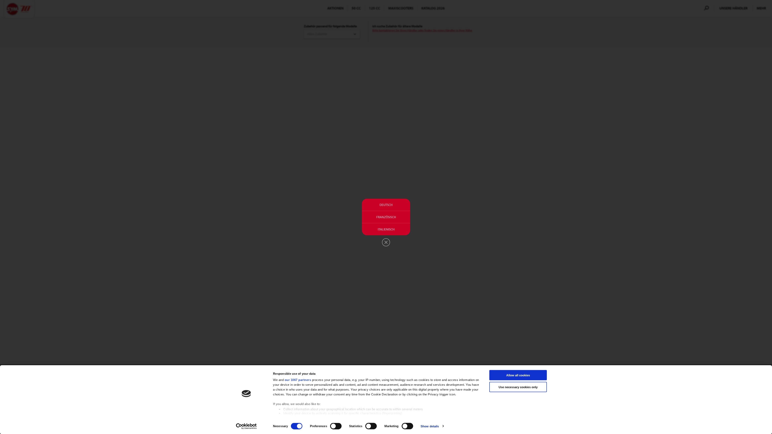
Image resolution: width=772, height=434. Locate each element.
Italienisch (386, 229)
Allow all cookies (518, 375)
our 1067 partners (298, 380)
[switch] (336, 426)
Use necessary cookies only (518, 387)
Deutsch (386, 205)
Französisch (386, 217)
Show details (430, 426)
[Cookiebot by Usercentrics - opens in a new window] (246, 426)
